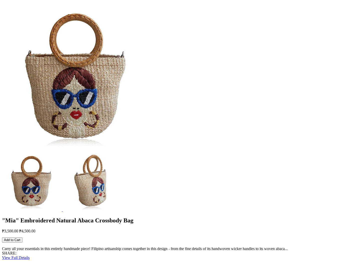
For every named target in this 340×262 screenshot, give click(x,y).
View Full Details (16, 258)
